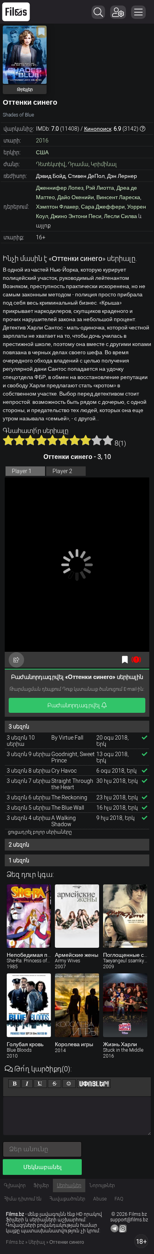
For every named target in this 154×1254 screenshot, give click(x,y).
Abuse (100, 1199)
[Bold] (14, 1083)
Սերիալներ (69, 1185)
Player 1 (22, 471)
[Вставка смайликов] (69, 1083)
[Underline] (40, 1083)
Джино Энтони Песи (76, 216)
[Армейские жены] (77, 916)
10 (107, 440)
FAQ (119, 1199)
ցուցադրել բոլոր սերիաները (40, 832)
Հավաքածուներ (67, 1199)
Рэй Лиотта (100, 188)
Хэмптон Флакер (57, 206)
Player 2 (62, 471)
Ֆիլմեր (41, 1185)
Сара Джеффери (103, 206)
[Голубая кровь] (29, 1005)
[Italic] (27, 1083)
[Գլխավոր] (16, 12)
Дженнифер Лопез (59, 188)
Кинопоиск (97, 129)
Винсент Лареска (118, 197)
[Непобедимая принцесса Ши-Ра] (29, 916)
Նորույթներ (102, 1185)
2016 (42, 140)
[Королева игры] (77, 1005)
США (42, 152)
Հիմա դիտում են (22, 1199)
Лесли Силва (120, 216)
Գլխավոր (15, 1185)
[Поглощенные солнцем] (125, 916)
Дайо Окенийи (75, 197)
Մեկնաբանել (42, 1167)
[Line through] (54, 1083)
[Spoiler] (94, 1083)
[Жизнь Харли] (125, 1005)
